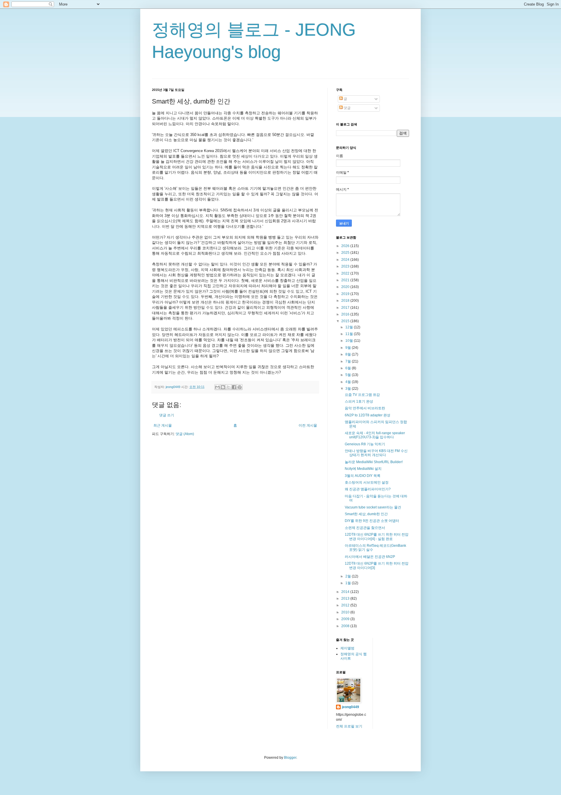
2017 (345, 308)
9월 (348, 348)
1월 (348, 583)
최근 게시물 (162, 425)
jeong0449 (350, 707)
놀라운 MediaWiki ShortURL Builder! (374, 462)
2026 (345, 246)
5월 (348, 375)
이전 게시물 (308, 425)
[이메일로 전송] (217, 387)
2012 (345, 605)
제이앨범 (347, 648)
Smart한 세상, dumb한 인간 (366, 514)
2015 (345, 321)
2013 (345, 598)
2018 (345, 301)
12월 (349, 327)
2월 (348, 576)
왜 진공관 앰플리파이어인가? (368, 489)
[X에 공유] (228, 387)
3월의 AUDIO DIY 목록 (362, 476)
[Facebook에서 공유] (234, 387)
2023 (345, 266)
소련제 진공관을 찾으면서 (365, 528)
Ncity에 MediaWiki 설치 (363, 469)
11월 (349, 334)
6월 (348, 368)
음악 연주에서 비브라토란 (365, 408)
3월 (348, 389)
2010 (345, 612)
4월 (348, 382)
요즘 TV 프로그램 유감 (362, 395)
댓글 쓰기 (166, 415)
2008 (345, 626)
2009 (345, 619)
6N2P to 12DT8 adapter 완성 (367, 415)
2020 (345, 287)
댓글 (347, 108)
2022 (345, 273)
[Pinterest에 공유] (240, 387)
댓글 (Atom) (185, 434)
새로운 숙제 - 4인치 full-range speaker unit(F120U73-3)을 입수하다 (375, 435)
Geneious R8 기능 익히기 (365, 444)
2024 (345, 260)
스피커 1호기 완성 (359, 401)
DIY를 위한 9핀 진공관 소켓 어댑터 (372, 521)
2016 (345, 314)
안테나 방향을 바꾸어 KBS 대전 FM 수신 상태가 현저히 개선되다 (376, 453)
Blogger (290, 758)
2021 (345, 280)
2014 (345, 592)
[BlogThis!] (223, 387)
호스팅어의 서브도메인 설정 (367, 482)
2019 (345, 294)
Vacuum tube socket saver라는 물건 (373, 507)
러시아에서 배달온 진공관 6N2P (370, 557)
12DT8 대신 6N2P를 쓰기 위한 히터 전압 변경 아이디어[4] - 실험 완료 (376, 536)
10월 (349, 341)
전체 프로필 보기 (349, 726)
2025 (345, 253)
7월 (348, 361)
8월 (348, 354)
